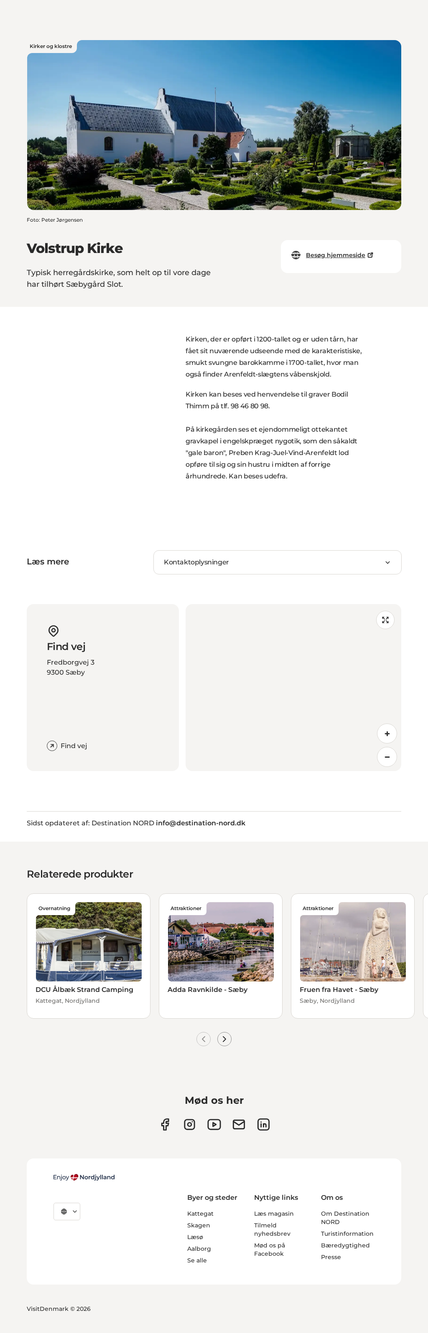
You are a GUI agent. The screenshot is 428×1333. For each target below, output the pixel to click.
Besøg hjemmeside (335, 255)
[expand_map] (385, 620)
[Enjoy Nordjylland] (84, 1177)
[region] (293, 687)
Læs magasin (274, 1213)
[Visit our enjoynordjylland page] (165, 1124)
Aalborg (199, 1248)
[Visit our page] (189, 1124)
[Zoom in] (387, 733)
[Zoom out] (387, 757)
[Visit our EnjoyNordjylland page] (214, 1124)
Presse (331, 1257)
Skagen (198, 1225)
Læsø (195, 1237)
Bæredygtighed (345, 1245)
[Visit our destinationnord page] (263, 1124)
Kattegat (200, 1213)
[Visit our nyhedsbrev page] (239, 1124)
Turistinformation (347, 1233)
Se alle (197, 1260)
